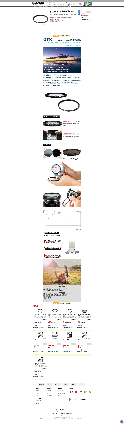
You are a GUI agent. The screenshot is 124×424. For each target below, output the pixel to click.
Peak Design (64, 6)
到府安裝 (52, 0)
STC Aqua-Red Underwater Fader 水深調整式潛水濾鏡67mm (69, 339)
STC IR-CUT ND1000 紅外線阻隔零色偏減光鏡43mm (40, 339)
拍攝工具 (46, 6)
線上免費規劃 (38, 0)
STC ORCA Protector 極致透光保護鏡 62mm (54, 315)
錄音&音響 (57, 6)
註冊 (63, 0)
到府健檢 (47, 0)
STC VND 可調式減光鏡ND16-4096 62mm (84, 315)
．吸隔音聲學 (34, 6)
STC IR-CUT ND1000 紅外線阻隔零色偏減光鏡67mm (84, 339)
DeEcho (55, 4)
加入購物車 (83, 19)
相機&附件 (40, 6)
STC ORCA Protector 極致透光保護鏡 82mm (40, 315)
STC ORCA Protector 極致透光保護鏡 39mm (69, 315)
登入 (67, 0)
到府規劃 (43, 0)
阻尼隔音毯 (64, 4)
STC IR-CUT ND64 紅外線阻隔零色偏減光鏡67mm (40, 364)
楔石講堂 (33, 0)
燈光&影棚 (52, 6)
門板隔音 (61, 4)
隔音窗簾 (58, 4)
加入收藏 (88, 19)
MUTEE (52, 4)
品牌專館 (69, 6)
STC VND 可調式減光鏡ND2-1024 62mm (54, 339)
